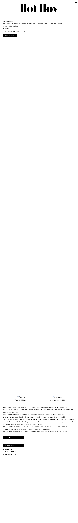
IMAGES (7, 449)
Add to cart (10, 36)
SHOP (7, 437)
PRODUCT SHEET (11, 454)
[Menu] (76, 1)
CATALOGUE (9, 452)
